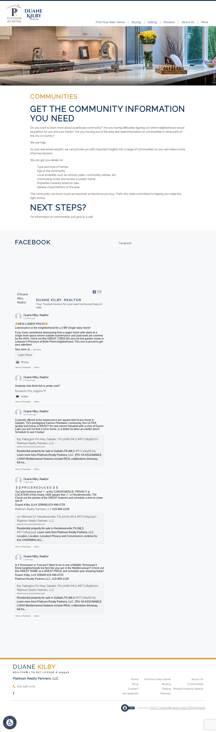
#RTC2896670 (84, 451)
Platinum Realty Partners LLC (33, 509)
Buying (136, 22)
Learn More (25, 355)
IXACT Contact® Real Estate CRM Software (177, 707)
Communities (195, 684)
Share (36, 367)
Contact (133, 688)
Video (24, 396)
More (204, 22)
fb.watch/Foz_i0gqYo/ (29, 391)
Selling (152, 22)
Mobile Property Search (188, 688)
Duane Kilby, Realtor (36, 315)
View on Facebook (23, 367)
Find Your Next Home (110, 22)
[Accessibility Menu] (9, 722)
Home (134, 679)
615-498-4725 (26, 686)
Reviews (169, 22)
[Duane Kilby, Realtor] (25, 298)
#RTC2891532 (26, 532)
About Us (188, 22)
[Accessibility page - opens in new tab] (127, 709)
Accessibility (130, 693)
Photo (25, 362)
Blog (135, 684)
